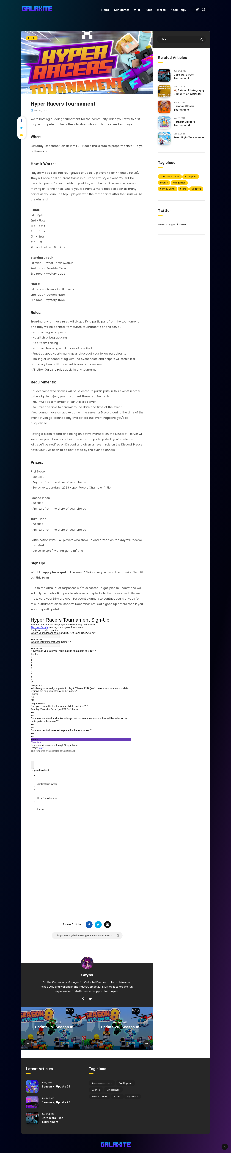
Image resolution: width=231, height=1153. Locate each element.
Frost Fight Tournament (189, 137)
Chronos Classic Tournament (184, 108)
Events (31, 38)
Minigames (121, 9)
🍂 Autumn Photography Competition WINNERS (189, 92)
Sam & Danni (167, 188)
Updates (196, 188)
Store (183, 188)
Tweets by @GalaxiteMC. (173, 224)
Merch (161, 9)
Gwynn (87, 975)
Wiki (137, 9)
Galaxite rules (54, 370)
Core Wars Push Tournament (184, 76)
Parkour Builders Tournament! (184, 123)
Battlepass (191, 176)
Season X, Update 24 (56, 1086)
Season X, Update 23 (56, 1102)
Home (105, 9)
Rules (148, 9)
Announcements (169, 176)
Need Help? (178, 9)
